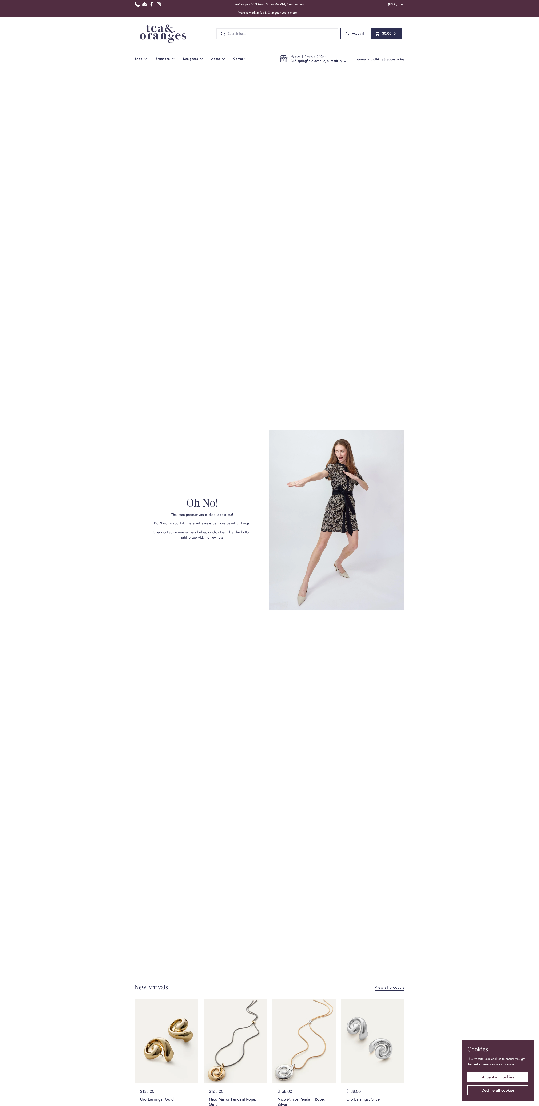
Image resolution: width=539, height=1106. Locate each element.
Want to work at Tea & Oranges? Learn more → (269, 12)
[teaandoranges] (163, 33)
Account (358, 33)
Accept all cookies (498, 1077)
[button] (386, 33)
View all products (389, 987)
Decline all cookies (498, 1090)
